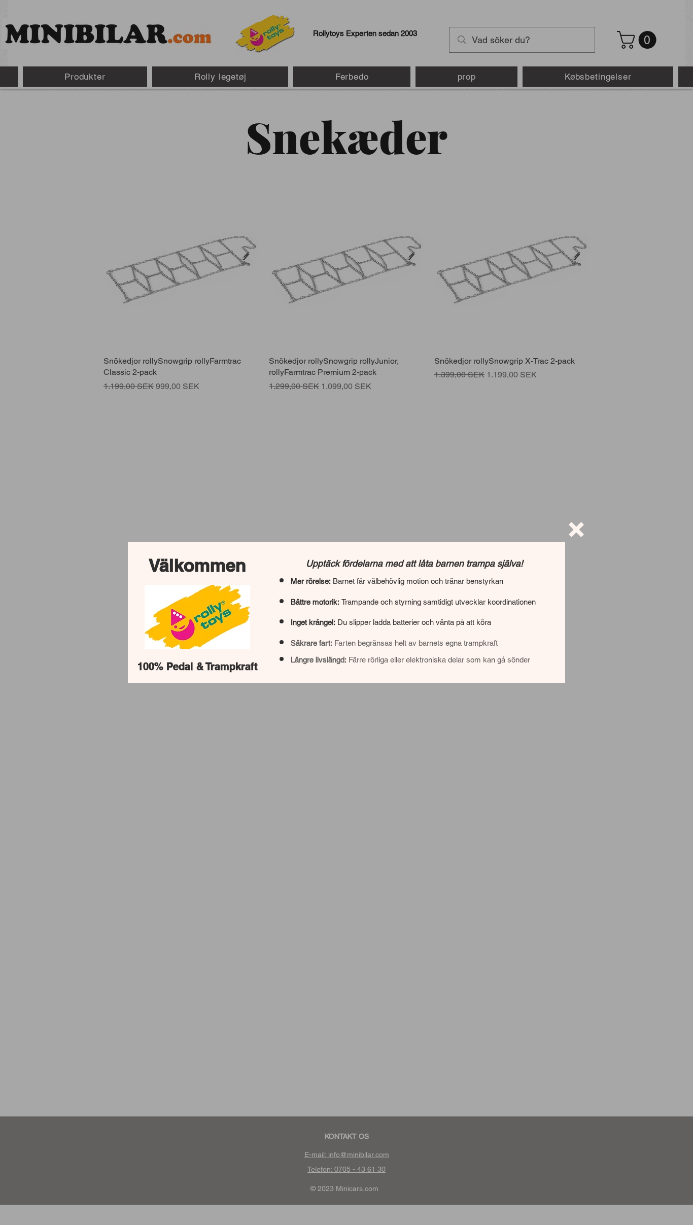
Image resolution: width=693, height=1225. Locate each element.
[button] (576, 529)
